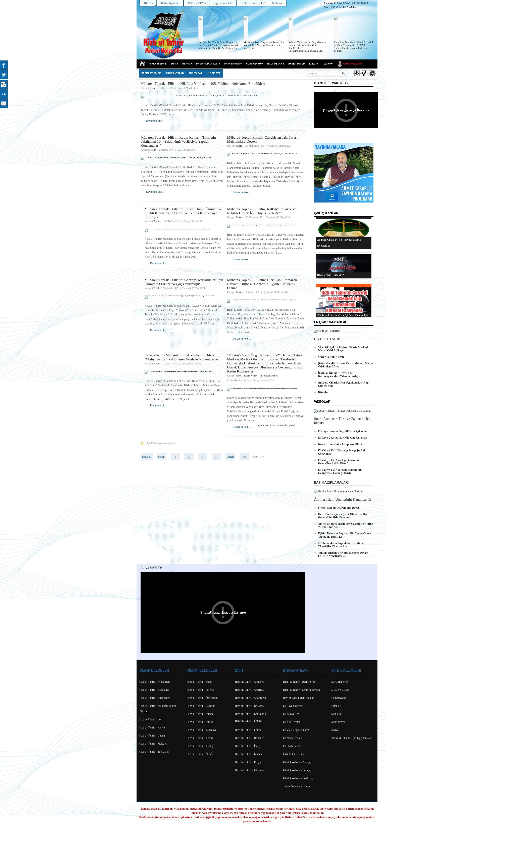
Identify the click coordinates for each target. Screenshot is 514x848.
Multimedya (338, 721)
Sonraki (230, 456)
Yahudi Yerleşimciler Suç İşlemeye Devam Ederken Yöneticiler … (343, 554)
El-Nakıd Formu (292, 738)
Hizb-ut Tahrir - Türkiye (201, 746)
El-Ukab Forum (292, 746)
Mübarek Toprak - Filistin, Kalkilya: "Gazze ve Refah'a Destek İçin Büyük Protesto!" (261, 211)
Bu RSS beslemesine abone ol (161, 443)
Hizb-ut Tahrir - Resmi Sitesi (299, 681)
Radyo (335, 729)
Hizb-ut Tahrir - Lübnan (152, 735)
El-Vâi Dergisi (291, 721)
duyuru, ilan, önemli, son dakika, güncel (276, 425)
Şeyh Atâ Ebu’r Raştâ (331, 356)
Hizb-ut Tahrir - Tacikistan (154, 751)
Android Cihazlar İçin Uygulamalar (351, 738)
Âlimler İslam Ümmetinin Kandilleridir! (343, 499)
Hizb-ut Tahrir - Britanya (249, 705)
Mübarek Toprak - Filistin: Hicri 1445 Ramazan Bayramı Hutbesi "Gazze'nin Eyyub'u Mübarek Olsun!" (262, 284)
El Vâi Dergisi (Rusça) (296, 729)
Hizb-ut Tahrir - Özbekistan (202, 697)
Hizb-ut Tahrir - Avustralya (250, 697)
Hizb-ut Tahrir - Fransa (248, 720)
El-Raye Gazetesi (293, 705)
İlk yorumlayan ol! (269, 375)
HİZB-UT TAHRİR (328, 339)
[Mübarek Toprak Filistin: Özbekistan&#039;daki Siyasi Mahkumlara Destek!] (266, 154)
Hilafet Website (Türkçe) (297, 770)
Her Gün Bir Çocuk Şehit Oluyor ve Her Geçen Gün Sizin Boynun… (342, 516)
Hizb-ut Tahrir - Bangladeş (154, 689)
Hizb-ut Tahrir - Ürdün (200, 754)
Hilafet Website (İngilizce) (298, 778)
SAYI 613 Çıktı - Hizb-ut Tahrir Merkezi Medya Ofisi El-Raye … (343, 349)
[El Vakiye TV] (364, 77)
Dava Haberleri (340, 681)
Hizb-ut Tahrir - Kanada (248, 754)
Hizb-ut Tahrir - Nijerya (200, 689)
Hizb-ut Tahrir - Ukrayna (249, 770)
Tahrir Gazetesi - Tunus (296, 786)
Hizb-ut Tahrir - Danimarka (250, 713)
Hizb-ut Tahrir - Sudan (200, 713)
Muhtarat (196, 73)
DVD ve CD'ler (340, 689)
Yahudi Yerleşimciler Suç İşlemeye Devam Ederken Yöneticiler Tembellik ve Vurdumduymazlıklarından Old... (307, 46)
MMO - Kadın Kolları (246, 375)
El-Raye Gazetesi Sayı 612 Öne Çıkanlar (342, 431)
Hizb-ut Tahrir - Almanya (249, 681)
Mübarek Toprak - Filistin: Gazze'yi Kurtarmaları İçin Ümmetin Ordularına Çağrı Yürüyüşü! (184, 282)
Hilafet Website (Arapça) (297, 762)
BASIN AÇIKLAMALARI (331, 483)
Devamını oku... (155, 120)
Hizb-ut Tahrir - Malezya (153, 743)
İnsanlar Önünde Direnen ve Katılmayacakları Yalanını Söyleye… (340, 374)
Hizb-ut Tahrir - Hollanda (249, 738)
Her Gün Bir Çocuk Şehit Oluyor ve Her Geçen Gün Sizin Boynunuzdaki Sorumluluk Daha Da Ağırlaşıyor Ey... (218, 45)
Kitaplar (323, 392)
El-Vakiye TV (291, 713)
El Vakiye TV (151, 568)
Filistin (152, 88)
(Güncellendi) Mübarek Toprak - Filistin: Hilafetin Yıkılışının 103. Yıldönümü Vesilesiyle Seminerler (181, 357)
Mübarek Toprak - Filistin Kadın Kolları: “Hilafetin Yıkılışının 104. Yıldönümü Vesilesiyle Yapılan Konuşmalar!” (178, 141)
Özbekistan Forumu (294, 754)
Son (244, 456)
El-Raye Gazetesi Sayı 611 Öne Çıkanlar (342, 437)
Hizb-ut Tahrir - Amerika (249, 689)
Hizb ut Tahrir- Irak (150, 719)
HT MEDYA (214, 73)
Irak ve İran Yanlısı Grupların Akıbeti (341, 444)
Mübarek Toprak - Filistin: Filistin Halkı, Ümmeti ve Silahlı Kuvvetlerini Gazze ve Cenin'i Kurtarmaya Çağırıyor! (183, 213)
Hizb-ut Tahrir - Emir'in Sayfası (301, 689)
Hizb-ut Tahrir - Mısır (199, 681)
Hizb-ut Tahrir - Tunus (200, 738)
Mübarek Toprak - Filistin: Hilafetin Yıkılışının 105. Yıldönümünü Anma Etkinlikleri (203, 84)
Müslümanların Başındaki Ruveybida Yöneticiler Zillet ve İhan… (341, 545)
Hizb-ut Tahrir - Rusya (248, 762)
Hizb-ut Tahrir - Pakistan (201, 705)
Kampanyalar (338, 697)
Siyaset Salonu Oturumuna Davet (338, 507)
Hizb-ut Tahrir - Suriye (200, 721)
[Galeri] (371, 77)
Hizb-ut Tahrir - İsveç (247, 746)
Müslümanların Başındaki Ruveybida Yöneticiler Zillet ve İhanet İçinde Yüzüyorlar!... (264, 45)
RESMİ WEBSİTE (151, 73)
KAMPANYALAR (175, 73)
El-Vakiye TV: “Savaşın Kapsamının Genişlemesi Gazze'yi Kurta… (340, 471)
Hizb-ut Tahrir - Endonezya (154, 697)
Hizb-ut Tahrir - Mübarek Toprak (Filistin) (157, 708)
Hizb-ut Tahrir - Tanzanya (201, 729)
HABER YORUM (296, 64)
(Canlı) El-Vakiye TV (331, 83)
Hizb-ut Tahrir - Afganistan (154, 681)
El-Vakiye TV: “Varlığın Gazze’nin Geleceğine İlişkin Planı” (339, 462)
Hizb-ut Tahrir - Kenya (152, 727)
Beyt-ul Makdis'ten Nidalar (298, 697)
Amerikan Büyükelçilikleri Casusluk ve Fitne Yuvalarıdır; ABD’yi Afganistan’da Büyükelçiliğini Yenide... (354, 46)
